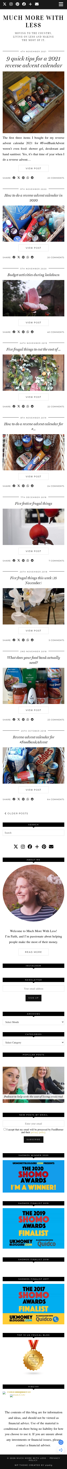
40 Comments (55, 332)
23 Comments (56, 178)
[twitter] (16, 847)
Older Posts (17, 813)
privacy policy (38, 1132)
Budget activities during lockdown (33, 275)
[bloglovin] (37, 847)
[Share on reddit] (32, 178)
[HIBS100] (17, 1394)
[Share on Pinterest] (23, 178)
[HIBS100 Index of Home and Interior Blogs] (17, 1391)
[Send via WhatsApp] (28, 178)
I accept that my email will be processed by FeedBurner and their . (34, 1130)
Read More (33, 952)
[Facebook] (24, 4)
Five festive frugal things (33, 503)
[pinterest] (44, 847)
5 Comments (56, 640)
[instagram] (23, 847)
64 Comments (55, 799)
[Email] (37, 4)
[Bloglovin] (30, 4)
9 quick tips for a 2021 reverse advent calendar (33, 62)
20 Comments (55, 257)
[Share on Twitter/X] (18, 178)
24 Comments (55, 486)
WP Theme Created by (33, 1465)
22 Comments (56, 406)
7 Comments (56, 560)
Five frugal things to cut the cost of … (33, 349)
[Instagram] (11, 4)
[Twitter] (5, 4)
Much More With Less (33, 21)
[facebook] (30, 847)
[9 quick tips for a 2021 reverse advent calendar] (33, 132)
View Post (33, 168)
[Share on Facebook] (14, 178)
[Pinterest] (17, 4)
